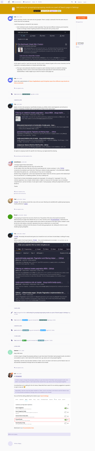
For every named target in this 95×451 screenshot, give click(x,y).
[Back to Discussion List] (2, 2)
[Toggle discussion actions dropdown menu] (86, 17)
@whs (25, 204)
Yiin (63, 168)
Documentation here (28, 428)
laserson (19, 376)
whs (36, 240)
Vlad (17, 236)
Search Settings (44, 396)
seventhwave (56, 219)
